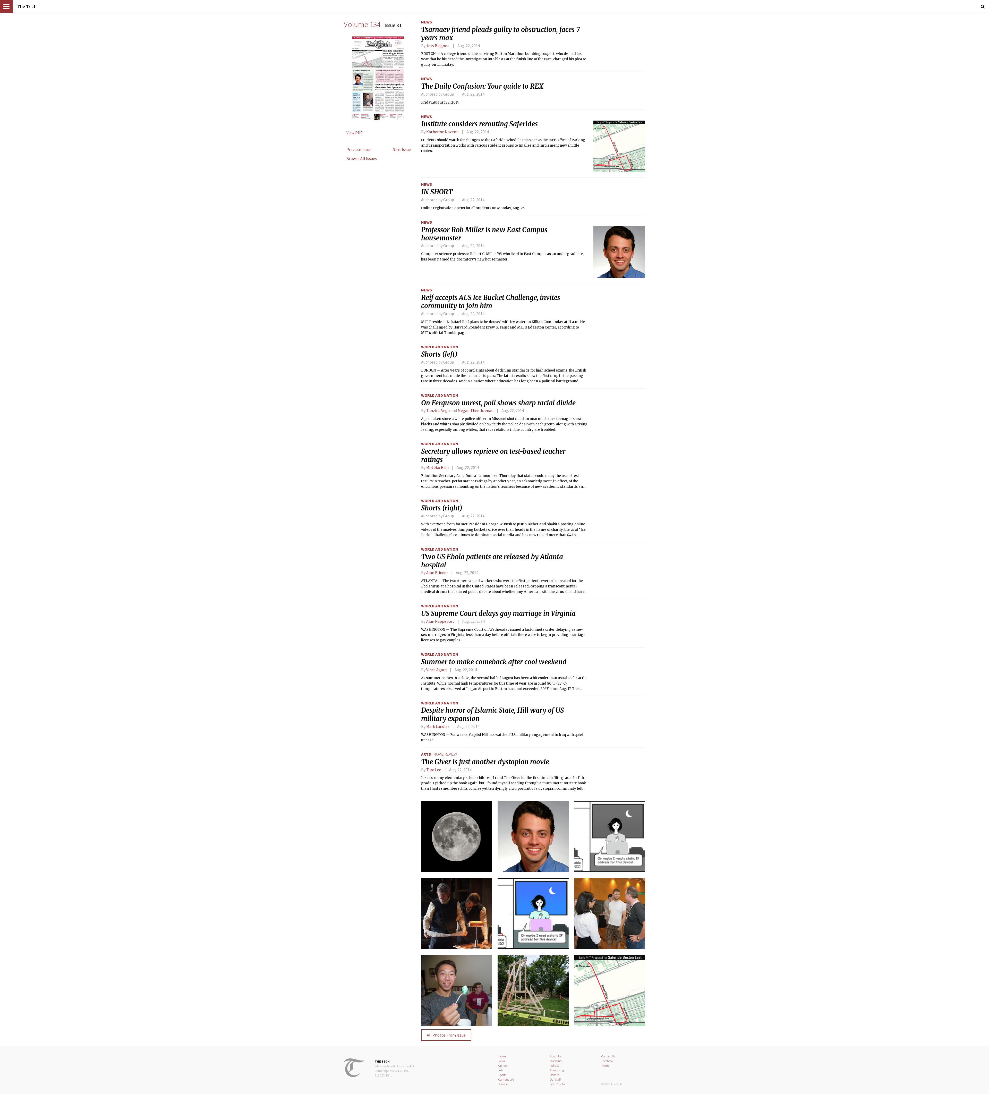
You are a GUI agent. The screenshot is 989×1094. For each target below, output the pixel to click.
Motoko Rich (437, 467)
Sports (502, 1075)
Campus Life (506, 1079)
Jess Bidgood (437, 45)
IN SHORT (437, 192)
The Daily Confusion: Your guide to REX (482, 86)
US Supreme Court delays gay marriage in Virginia (498, 613)
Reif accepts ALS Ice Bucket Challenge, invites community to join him (490, 301)
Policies (554, 1065)
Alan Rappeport (440, 621)
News (426, 21)
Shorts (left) (439, 354)
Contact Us (608, 1056)
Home (502, 1056)
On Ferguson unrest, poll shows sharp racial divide (498, 403)
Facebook (607, 1061)
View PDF (354, 132)
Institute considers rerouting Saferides (479, 124)
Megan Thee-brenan (475, 410)
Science (503, 1084)
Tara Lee (433, 769)
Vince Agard (436, 669)
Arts (426, 754)
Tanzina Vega (438, 410)
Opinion (503, 1065)
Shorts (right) (441, 508)
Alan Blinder (437, 572)
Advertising (557, 1070)
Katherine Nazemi (442, 131)
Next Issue (402, 149)
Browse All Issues (361, 158)
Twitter (605, 1065)
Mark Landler (437, 726)
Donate (554, 1075)
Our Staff (555, 1079)
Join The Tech (558, 1084)
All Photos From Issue (446, 1035)
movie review (445, 754)
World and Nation (439, 346)
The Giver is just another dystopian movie (485, 762)
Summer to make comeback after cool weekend (494, 662)
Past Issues (556, 1061)
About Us (555, 1056)
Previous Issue (358, 149)
